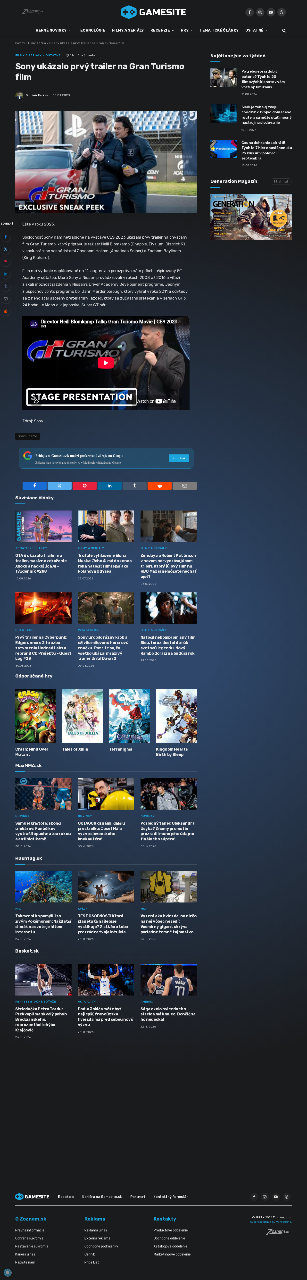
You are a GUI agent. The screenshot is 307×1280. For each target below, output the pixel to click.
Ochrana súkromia (29, 1238)
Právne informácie (29, 1230)
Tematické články (31, 548)
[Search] (283, 30)
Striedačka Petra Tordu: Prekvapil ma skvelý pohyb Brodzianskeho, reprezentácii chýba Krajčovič (41, 1019)
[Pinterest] (5, 261)
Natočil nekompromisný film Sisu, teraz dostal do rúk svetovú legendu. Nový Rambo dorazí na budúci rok (168, 645)
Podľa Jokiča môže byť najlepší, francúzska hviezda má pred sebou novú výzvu (105, 1017)
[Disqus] (106, 1107)
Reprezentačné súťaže (35, 1001)
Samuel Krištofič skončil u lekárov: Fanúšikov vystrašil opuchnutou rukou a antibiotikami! (43, 831)
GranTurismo (27, 436)
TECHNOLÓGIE (91, 30)
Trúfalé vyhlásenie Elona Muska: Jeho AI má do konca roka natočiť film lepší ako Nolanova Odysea (105, 563)
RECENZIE (160, 30)
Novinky (22, 816)
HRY (185, 30)
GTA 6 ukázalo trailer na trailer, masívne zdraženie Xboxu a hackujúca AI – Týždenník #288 (41, 563)
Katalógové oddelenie (170, 1246)
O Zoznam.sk (30, 1219)
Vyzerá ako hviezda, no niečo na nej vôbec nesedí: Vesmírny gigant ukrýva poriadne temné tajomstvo (169, 924)
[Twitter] (5, 249)
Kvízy (82, 908)
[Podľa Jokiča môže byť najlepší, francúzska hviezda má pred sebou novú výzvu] (106, 980)
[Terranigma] (129, 716)
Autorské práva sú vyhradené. (271, 1221)
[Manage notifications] (7, 1272)
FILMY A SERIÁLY (128, 30)
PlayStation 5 (90, 630)
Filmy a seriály (38, 43)
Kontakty (165, 1219)
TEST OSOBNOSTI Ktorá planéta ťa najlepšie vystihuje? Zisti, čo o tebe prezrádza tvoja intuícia (103, 924)
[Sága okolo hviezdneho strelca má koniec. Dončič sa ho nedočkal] (169, 980)
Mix (18, 908)
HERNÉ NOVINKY (51, 30)
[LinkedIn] (5, 274)
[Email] (5, 298)
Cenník (89, 1254)
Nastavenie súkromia (31, 1246)
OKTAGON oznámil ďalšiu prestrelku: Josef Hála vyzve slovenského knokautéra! (101, 831)
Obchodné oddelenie (169, 1238)
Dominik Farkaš (37, 95)
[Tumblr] (5, 286)
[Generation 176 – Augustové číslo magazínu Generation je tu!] (251, 217)
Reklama (94, 1219)
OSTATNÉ (254, 30)
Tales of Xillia (75, 749)
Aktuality (87, 1001)
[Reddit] (5, 311)
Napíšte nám (25, 1262)
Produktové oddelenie (171, 1230)
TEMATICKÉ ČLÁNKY (219, 30)
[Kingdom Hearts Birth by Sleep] (176, 716)
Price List (91, 1262)
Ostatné (53, 55)
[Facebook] (5, 237)
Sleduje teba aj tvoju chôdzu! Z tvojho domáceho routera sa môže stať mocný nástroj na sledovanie (266, 115)
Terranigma (121, 749)
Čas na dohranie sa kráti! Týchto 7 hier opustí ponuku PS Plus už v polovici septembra (266, 150)
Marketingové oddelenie (172, 1254)
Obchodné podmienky (101, 1246)
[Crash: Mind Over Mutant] (35, 716)
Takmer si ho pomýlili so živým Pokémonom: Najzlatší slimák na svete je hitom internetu (43, 924)
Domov (20, 43)
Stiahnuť (281, 181)
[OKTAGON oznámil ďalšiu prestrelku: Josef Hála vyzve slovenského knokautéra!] (106, 794)
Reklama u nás (95, 1230)
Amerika (148, 1001)
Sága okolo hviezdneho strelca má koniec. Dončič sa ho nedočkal (168, 1014)
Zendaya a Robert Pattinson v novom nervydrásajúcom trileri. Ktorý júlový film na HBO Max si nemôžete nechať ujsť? (168, 566)
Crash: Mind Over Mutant (32, 752)
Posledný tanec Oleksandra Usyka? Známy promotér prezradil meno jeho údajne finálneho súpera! (168, 831)
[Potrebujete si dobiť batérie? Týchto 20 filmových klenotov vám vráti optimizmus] (223, 77)
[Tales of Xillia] (82, 716)
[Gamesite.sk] (153, 12)
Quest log (24, 630)
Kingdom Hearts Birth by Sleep (172, 752)
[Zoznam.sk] (279, 1233)
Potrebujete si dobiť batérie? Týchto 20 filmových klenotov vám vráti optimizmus (263, 79)
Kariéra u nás (25, 1254)
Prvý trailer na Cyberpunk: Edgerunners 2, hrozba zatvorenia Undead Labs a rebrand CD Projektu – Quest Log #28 (43, 648)
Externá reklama (97, 1238)
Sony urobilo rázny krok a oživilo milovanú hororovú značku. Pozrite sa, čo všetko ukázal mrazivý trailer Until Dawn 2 (103, 648)
